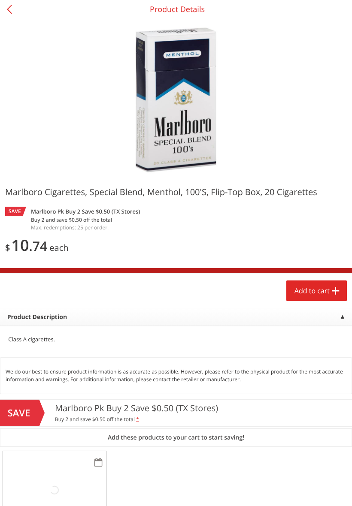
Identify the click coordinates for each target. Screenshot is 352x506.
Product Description (37, 317)
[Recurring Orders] (98, 463)
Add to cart (312, 290)
